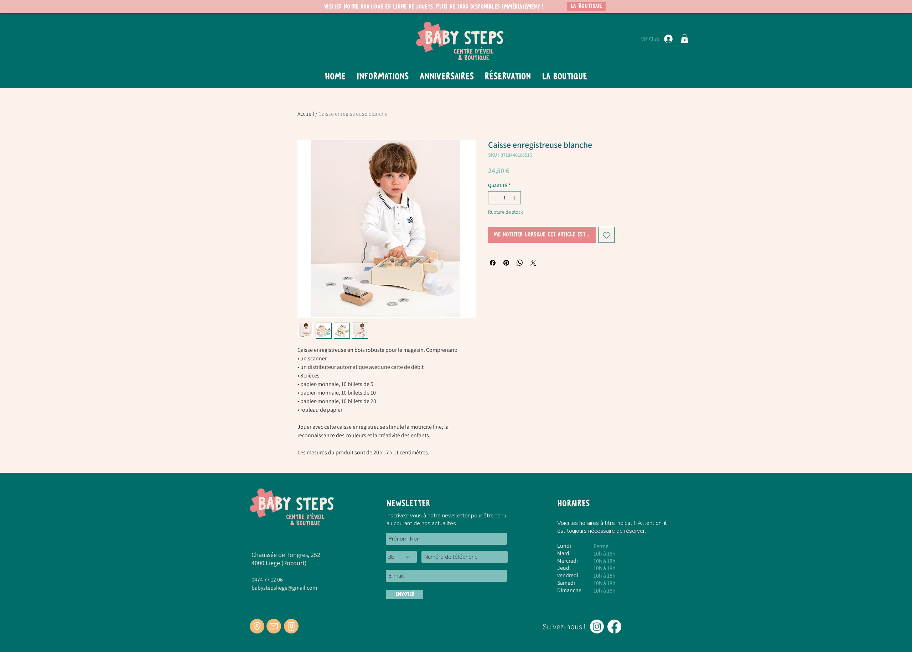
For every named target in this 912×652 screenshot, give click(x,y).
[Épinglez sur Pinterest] (506, 263)
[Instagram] (597, 626)
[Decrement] (493, 198)
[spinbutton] (504, 198)
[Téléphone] (291, 626)
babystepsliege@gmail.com (284, 587)
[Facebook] (614, 626)
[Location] (257, 626)
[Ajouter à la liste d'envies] (606, 235)
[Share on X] (533, 263)
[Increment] (515, 198)
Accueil (305, 114)
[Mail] (273, 626)
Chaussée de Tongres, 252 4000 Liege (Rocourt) (286, 559)
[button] (684, 38)
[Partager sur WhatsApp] (519, 263)
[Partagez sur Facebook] (492, 263)
